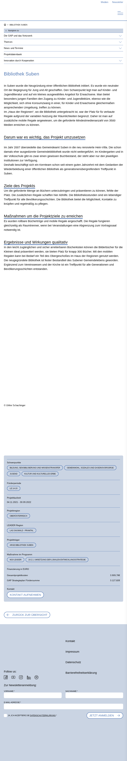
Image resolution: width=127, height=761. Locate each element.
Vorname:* (9, 691)
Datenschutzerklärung (43, 715)
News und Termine (13, 48)
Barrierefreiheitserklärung (81, 672)
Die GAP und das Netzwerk (18, 35)
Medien (104, 2)
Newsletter (117, 2)
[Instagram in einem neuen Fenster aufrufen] (21, 677)
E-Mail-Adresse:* (12, 702)
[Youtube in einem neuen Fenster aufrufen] (13, 677)
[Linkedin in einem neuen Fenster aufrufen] (29, 677)
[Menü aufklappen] (120, 36)
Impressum (72, 651)
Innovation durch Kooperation (19, 60)
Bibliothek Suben (18, 25)
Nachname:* (72, 691)
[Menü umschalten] (120, 13)
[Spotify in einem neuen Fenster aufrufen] (36, 677)
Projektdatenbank (13, 54)
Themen (8, 42)
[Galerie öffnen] (22, 428)
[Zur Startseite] (20, 12)
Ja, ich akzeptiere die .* (32, 715)
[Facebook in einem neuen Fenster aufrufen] (6, 677)
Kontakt (70, 641)
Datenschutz (73, 662)
